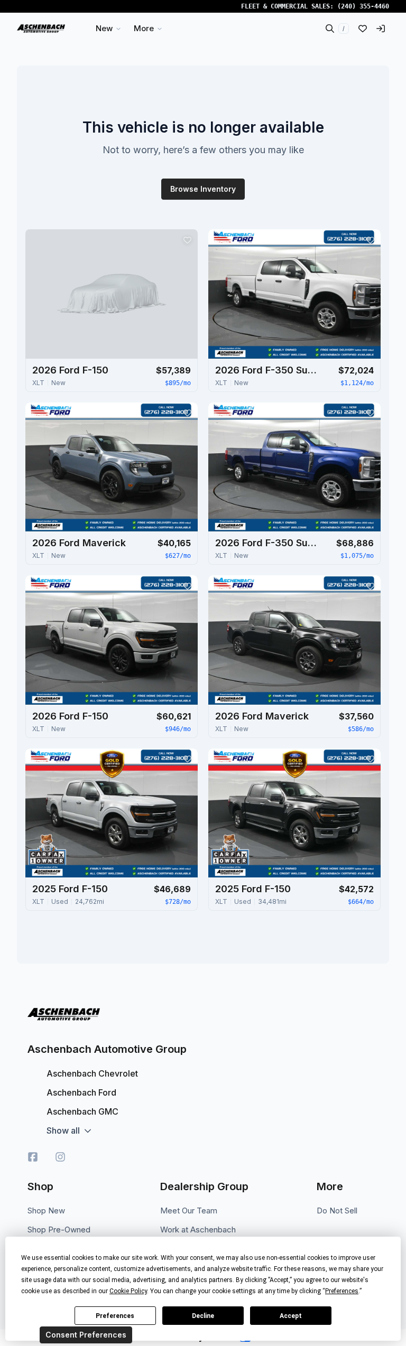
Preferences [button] (341, 1291)
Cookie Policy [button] (128, 1291)
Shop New (46, 1210)
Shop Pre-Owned (58, 1230)
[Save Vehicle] (187, 240)
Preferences (115, 1316)
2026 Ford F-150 (70, 370)
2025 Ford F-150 (70, 888)
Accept (291, 1316)
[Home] (41, 28)
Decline (203, 1316)
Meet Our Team (188, 1210)
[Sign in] (380, 28)
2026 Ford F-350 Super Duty (268, 370)
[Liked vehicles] (362, 28)
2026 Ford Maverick (79, 542)
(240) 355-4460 (363, 6)
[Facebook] (32, 1157)
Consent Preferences (85, 1334)
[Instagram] (60, 1157)
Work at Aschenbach (198, 1230)
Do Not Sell (337, 1210)
